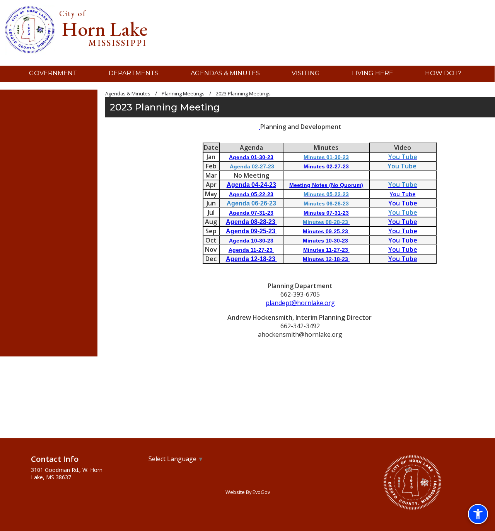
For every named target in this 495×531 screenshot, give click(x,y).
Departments (134, 73)
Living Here (372, 73)
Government (53, 73)
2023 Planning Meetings (243, 93)
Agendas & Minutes (225, 73)
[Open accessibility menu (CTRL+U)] (478, 514)
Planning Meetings (183, 93)
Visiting (306, 73)
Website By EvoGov (247, 492)
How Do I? (443, 73)
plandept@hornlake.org (300, 303)
